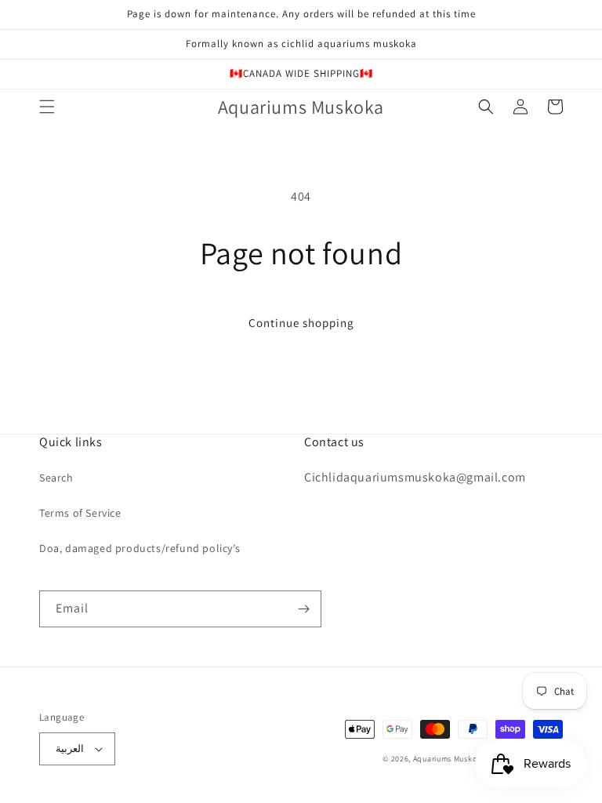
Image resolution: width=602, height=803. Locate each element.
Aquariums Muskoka (450, 759)
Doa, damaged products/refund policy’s (139, 548)
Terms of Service (80, 513)
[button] (47, 106)
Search (56, 478)
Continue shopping (301, 322)
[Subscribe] (303, 608)
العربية (70, 748)
